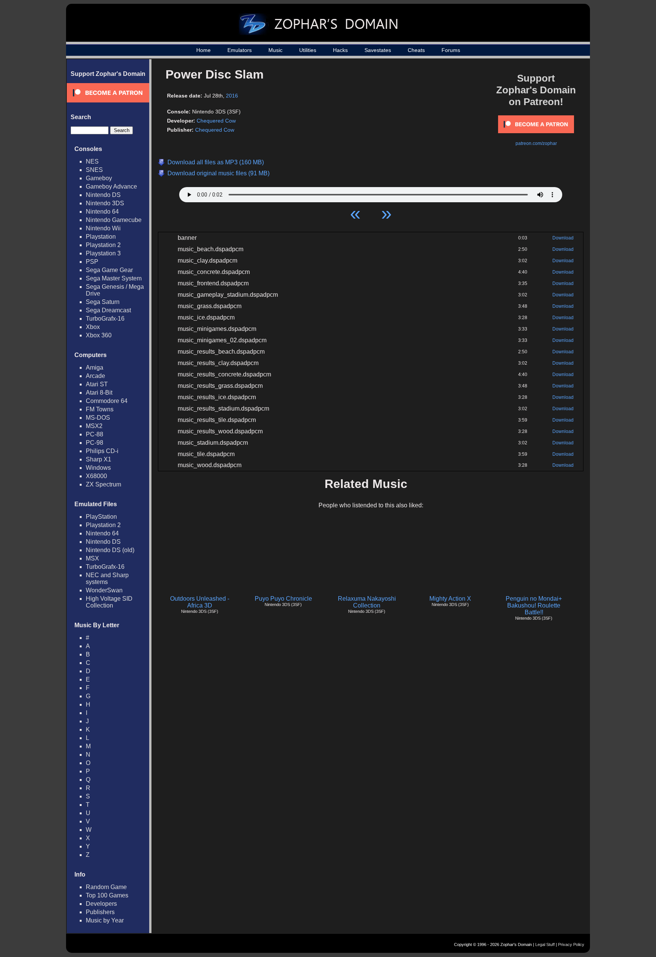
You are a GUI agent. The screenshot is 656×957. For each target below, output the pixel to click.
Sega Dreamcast (108, 310)
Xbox (93, 327)
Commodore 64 (107, 401)
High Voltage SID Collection (109, 602)
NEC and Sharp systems (107, 578)
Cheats (416, 50)
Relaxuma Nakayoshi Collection (367, 602)
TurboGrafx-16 (105, 318)
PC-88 (94, 434)
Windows (98, 467)
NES (92, 161)
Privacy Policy (571, 944)
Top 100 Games (107, 895)
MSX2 (94, 426)
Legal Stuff (545, 944)
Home (203, 50)
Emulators (239, 50)
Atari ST (97, 384)
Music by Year (105, 920)
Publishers (100, 912)
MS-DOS (98, 417)
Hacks (340, 50)
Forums (451, 50)
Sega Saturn (103, 302)
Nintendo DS (103, 195)
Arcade (95, 376)
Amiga (94, 367)
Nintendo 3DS (105, 203)
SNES (94, 170)
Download (563, 238)
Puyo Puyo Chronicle (283, 598)
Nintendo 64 (102, 211)
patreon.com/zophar (536, 143)
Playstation (101, 236)
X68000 (96, 476)
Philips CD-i (102, 451)
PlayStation (101, 516)
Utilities (307, 50)
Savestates (377, 50)
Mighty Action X (450, 598)
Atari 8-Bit (99, 392)
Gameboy (99, 178)
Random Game (106, 887)
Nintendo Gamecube (114, 220)
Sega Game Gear (109, 270)
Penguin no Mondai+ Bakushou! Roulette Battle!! (534, 605)
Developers (101, 903)
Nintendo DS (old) (110, 550)
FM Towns (100, 409)
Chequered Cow (216, 121)
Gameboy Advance (111, 186)
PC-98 (94, 442)
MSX (92, 558)
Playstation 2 (103, 245)
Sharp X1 (98, 459)
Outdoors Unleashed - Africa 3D (199, 602)
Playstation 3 (103, 253)
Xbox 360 (99, 335)
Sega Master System (114, 278)
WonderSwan (104, 590)
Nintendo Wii (103, 228)
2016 (232, 96)
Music (275, 50)
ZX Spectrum (103, 484)
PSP (92, 261)
